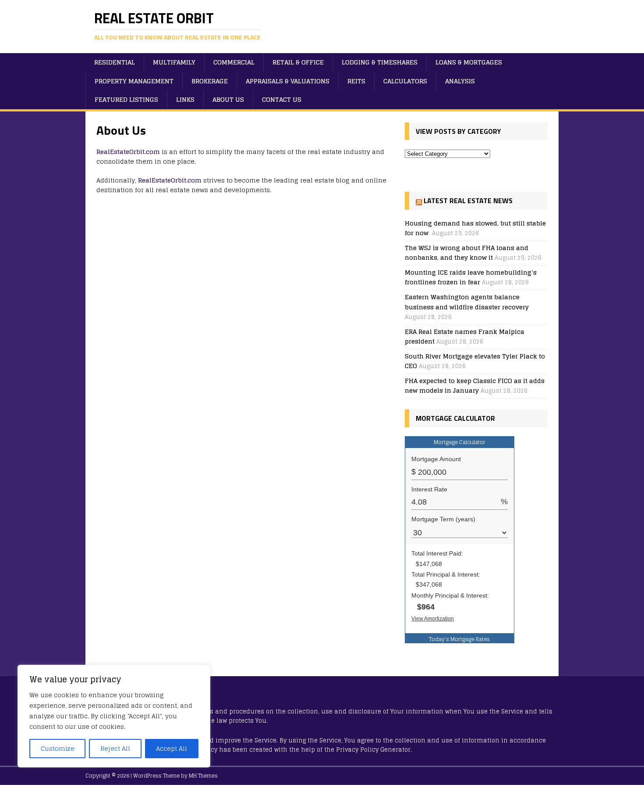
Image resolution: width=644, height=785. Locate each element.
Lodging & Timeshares (380, 62)
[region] (114, 716)
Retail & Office (298, 62)
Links (185, 99)
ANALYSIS (460, 80)
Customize (57, 748)
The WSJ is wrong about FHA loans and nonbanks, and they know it (466, 252)
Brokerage (209, 80)
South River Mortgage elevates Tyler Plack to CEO (475, 361)
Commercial (234, 62)
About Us (228, 99)
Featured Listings (126, 99)
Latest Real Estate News (468, 200)
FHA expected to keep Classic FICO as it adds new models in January (475, 385)
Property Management (134, 80)
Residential (114, 62)
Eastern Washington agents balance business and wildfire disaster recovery (467, 301)
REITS (356, 80)
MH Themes (203, 775)
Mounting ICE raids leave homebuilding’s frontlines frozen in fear (471, 277)
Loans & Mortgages (468, 62)
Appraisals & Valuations (287, 80)
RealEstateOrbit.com (128, 151)
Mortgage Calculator (459, 442)
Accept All (171, 748)
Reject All (115, 748)
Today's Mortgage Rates (459, 639)
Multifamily (174, 62)
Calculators (405, 80)
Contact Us (281, 99)
